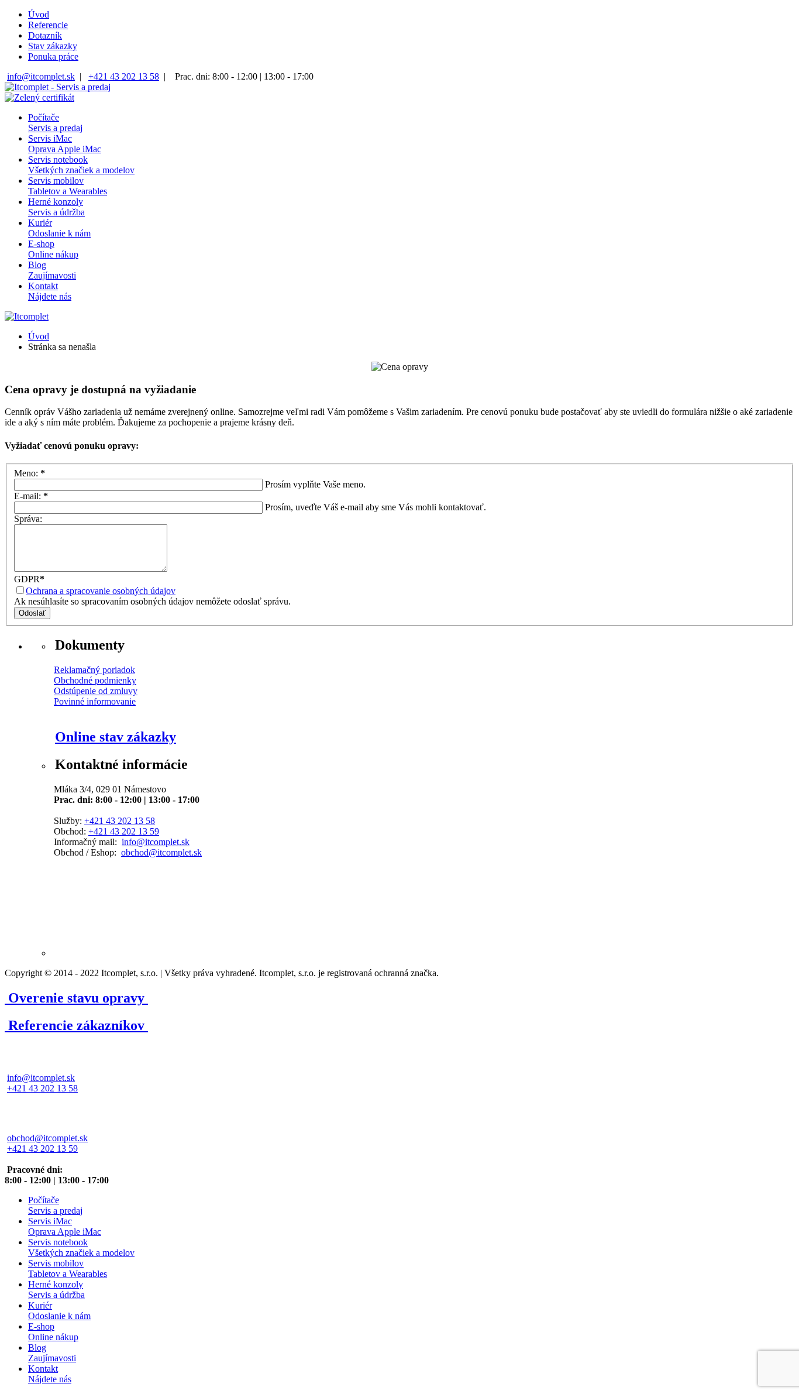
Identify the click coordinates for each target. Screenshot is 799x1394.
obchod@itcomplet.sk (161, 852)
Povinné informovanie (95, 701)
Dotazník (45, 35)
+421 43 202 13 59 (123, 831)
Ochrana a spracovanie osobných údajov (100, 591)
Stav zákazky (52, 46)
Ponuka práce (53, 56)
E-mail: (31, 496)
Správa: (28, 519)
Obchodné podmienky (95, 680)
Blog (52, 270)
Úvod (38, 14)
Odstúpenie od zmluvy (95, 691)
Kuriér (59, 228)
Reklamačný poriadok (94, 670)
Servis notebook (81, 164)
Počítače (55, 122)
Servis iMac (64, 143)
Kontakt (49, 291)
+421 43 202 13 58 (123, 76)
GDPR (29, 579)
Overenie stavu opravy (76, 997)
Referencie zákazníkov (76, 1025)
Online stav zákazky (115, 736)
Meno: (29, 473)
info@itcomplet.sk (41, 76)
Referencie (48, 25)
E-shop (53, 249)
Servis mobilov (67, 186)
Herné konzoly (56, 207)
